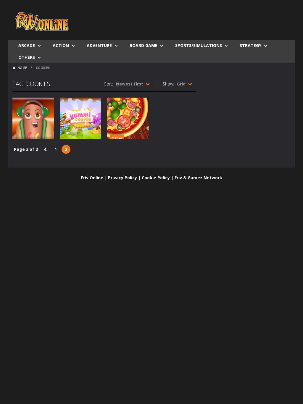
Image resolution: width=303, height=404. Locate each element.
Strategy (250, 45)
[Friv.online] (42, 21)
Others (26, 57)
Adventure (99, 45)
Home (22, 68)
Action (61, 45)
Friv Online (92, 177)
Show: (168, 84)
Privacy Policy (122, 177)
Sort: (108, 84)
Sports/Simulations (198, 45)
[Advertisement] (183, 21)
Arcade (26, 45)
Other (117, 138)
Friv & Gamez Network (198, 177)
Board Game (143, 45)
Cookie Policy (156, 177)
